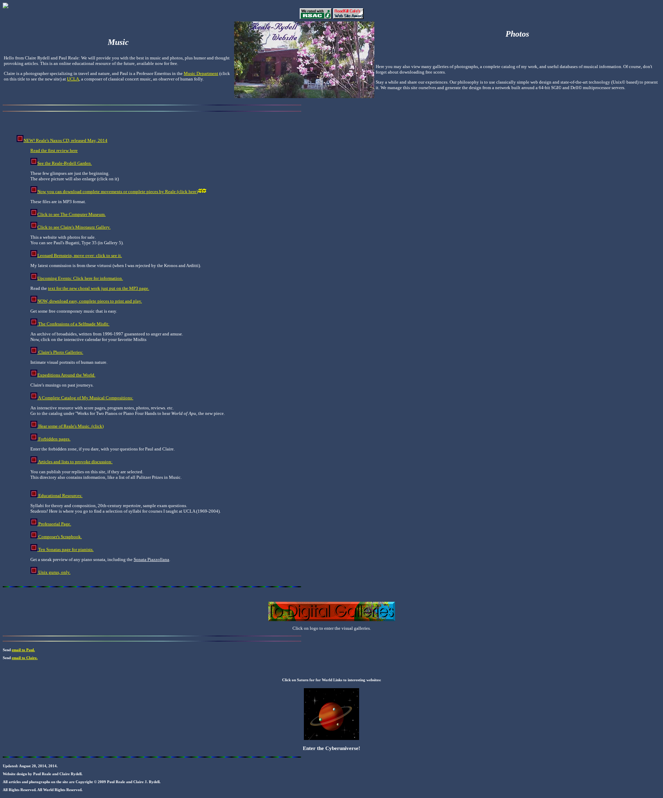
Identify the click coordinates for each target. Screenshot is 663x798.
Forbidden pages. (53, 438)
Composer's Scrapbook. (59, 536)
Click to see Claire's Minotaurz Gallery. (73, 227)
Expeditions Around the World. (66, 375)
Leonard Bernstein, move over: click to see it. (79, 255)
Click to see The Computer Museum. (71, 214)
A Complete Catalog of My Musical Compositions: (85, 397)
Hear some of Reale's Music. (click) (70, 426)
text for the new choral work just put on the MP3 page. (98, 288)
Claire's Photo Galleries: (60, 352)
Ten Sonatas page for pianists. (65, 549)
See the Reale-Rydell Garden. (64, 163)
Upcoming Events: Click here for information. (80, 278)
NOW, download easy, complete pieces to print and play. (89, 301)
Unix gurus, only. (53, 572)
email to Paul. (23, 650)
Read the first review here (54, 150)
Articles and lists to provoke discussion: (75, 461)
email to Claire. (25, 658)
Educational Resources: (60, 495)
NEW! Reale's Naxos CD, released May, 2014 (65, 140)
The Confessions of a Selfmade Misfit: (73, 323)
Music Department (201, 73)
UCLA (73, 79)
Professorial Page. (54, 523)
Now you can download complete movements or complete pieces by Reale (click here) (117, 191)
